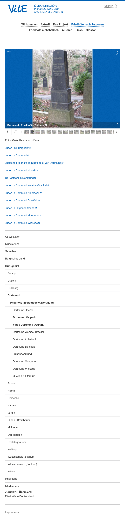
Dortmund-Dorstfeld (24, 346)
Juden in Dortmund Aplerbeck (22, 193)
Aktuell (45, 24)
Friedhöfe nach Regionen (87, 24)
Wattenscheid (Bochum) (21, 456)
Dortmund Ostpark (24, 317)
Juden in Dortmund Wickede (21, 223)
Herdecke (13, 398)
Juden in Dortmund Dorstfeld (21, 200)
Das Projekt (60, 24)
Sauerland (11, 251)
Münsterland (12, 244)
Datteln (12, 280)
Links (79, 30)
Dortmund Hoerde (23, 310)
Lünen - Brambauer (19, 420)
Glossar (91, 30)
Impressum (12, 512)
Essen (11, 383)
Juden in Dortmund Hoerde (20, 170)
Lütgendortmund (22, 354)
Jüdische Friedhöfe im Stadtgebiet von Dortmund (33, 163)
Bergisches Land (15, 258)
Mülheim (13, 427)
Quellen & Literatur (24, 376)
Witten (11, 471)
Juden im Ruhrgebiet (17, 148)
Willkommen (29, 24)
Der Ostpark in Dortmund (19, 178)
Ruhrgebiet (12, 266)
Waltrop (12, 449)
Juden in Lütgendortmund (20, 208)
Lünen (11, 413)
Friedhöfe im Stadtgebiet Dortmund (32, 302)
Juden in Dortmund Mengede (22, 215)
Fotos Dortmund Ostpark (28, 324)
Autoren (67, 30)
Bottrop (12, 273)
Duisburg (13, 288)
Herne (11, 390)
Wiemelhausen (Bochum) (22, 464)
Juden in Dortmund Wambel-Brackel (26, 185)
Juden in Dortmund (16, 155)
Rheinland (11, 478)
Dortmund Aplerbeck (25, 339)
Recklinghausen (17, 442)
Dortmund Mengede (24, 361)
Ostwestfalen (12, 236)
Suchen (115, 5)
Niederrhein (12, 486)
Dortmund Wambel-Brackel (28, 332)
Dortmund (14, 295)
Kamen (12, 405)
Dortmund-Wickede (24, 368)
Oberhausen (15, 435)
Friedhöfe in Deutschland (19, 496)
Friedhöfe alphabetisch (44, 30)
